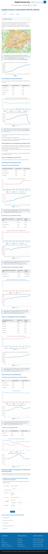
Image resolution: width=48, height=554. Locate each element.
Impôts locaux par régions (18, 5)
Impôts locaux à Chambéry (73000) (38, 540)
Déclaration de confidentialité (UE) (7, 546)
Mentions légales (4, 542)
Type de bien (7, 492)
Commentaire (6, 505)
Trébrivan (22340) (20, 544)
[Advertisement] (40, 27)
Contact (3, 540)
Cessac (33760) (5, 528)
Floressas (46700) (20, 540)
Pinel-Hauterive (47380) (21, 546)
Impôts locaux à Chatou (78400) (38, 544)
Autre (12, 495)
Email (14, 488)
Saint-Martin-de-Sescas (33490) (8, 520)
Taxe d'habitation (7, 501)
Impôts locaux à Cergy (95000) (37, 542)
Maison (12, 492)
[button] (3, 31)
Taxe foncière (13, 502)
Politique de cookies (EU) (5, 544)
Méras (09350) (19, 538)
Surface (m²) (7, 497)
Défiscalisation (35, 5)
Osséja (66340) (19, 542)
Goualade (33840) (5, 523)
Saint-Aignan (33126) (6, 517)
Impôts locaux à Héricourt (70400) (38, 538)
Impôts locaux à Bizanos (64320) (38, 546)
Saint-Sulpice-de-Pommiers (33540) (8, 525)
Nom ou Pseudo (6, 486)
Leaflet (22, 52)
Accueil (3, 538)
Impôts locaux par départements (27, 5)
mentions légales (43, 551)
